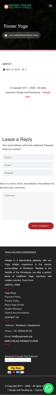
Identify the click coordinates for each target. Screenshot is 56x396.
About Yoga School (14, 304)
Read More (27, 280)
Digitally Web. (42, 389)
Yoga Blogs (10, 292)
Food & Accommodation (17, 312)
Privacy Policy (12, 300)
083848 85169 (25, 330)
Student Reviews (13, 308)
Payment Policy (13, 296)
